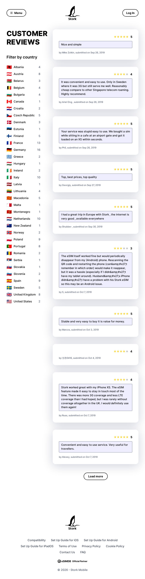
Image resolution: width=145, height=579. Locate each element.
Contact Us (67, 552)
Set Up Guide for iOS (65, 540)
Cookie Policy (115, 546)
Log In (130, 13)
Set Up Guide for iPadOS (37, 546)
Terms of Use (68, 546)
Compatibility (37, 540)
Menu (18, 13)
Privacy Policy (91, 546)
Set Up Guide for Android (101, 540)
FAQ (83, 552)
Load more (95, 476)
